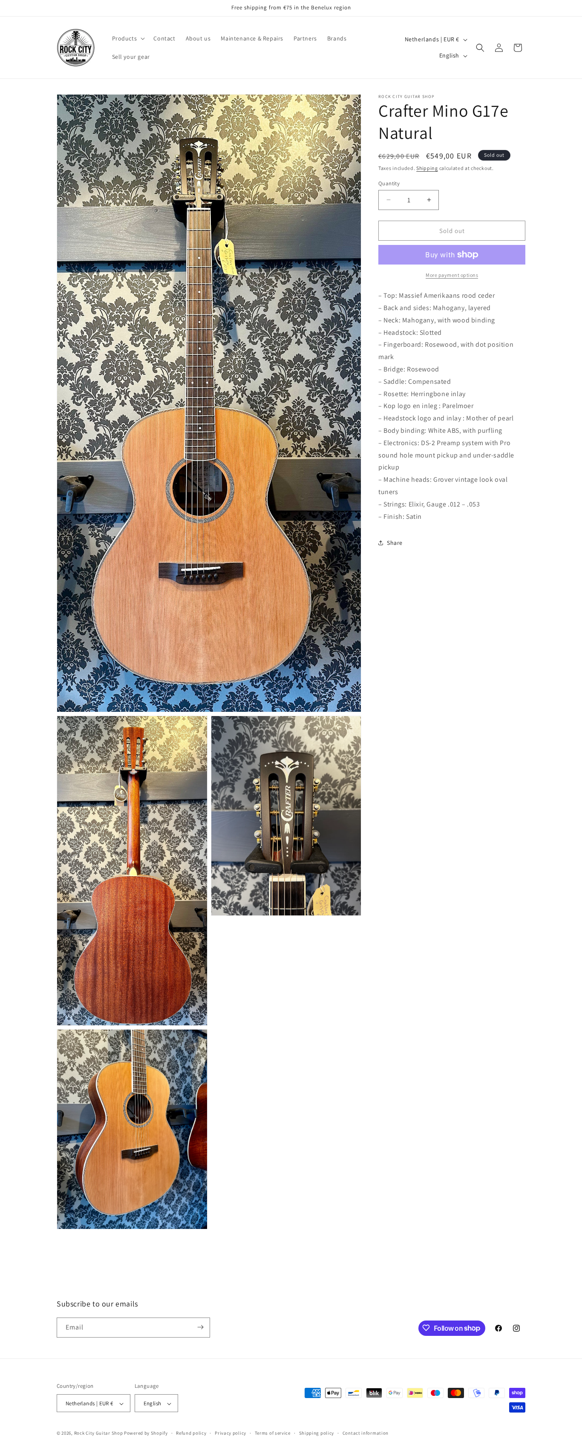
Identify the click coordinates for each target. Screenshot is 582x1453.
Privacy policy (230, 1433)
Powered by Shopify (146, 1433)
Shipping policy (316, 1433)
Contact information (366, 1433)
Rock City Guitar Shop (98, 1433)
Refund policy (191, 1433)
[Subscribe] (200, 1327)
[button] (128, 38)
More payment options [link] (452, 275)
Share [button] (395, 542)
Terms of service (273, 1433)
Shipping (427, 168)
